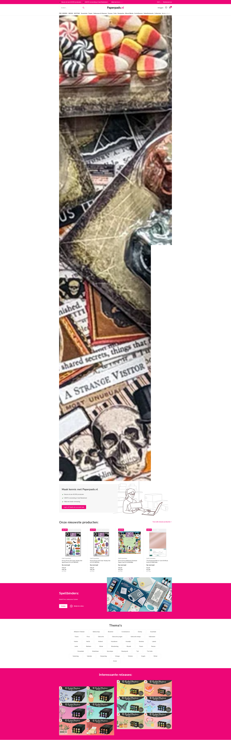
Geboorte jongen (117, 636)
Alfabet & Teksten (79, 631)
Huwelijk (128, 641)
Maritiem (88, 646)
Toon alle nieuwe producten (161, 522)
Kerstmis (141, 641)
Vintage (117, 656)
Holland (100, 641)
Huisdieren (114, 641)
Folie (115, 13)
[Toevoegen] (83, 570)
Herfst (88, 641)
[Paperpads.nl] (115, 7)
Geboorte (101, 636)
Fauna (76, 636)
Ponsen (110, 13)
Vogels (143, 656)
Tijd (137, 651)
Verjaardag (103, 656)
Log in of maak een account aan (74, 507)
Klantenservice (167, 2)
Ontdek (63, 606)
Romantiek (81, 651)
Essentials (84, 13)
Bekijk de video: (79, 606)
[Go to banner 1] (86, 710)
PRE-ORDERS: (63, 13)
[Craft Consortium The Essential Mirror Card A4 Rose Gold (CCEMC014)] (157, 543)
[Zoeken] (83, 8)
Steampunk (124, 651)
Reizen (153, 646)
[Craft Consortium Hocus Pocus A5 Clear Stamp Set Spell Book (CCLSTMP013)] (73, 543)
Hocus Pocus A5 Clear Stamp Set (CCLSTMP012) (100, 561)
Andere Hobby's (167, 13)
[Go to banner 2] (144, 704)
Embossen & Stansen (100, 13)
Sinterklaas (95, 651)
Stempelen (120, 13)
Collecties (157, 13)
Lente (76, 646)
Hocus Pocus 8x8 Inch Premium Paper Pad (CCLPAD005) (127, 561)
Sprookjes (110, 651)
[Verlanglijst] (166, 8)
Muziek (129, 646)
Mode (101, 646)
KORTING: (77, 13)
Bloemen (110, 631)
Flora (88, 636)
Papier (90, 13)
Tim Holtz (149, 651)
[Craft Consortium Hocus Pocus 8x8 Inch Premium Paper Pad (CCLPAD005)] (129, 543)
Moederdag (114, 646)
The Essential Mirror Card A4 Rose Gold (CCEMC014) (157, 561)
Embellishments (149, 13)
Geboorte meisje (136, 636)
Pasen (141, 646)
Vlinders (130, 656)
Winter (155, 656)
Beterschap (96, 631)
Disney (140, 631)
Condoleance (126, 631)
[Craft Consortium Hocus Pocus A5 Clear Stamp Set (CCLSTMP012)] (101, 543)
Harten (76, 641)
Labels (154, 641)
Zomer (115, 661)
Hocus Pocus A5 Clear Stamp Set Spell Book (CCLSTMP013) (72, 561)
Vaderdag (76, 656)
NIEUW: (70, 13)
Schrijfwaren (138, 13)
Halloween (152, 636)
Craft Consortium (66, 558)
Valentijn (89, 656)
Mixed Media (129, 13)
